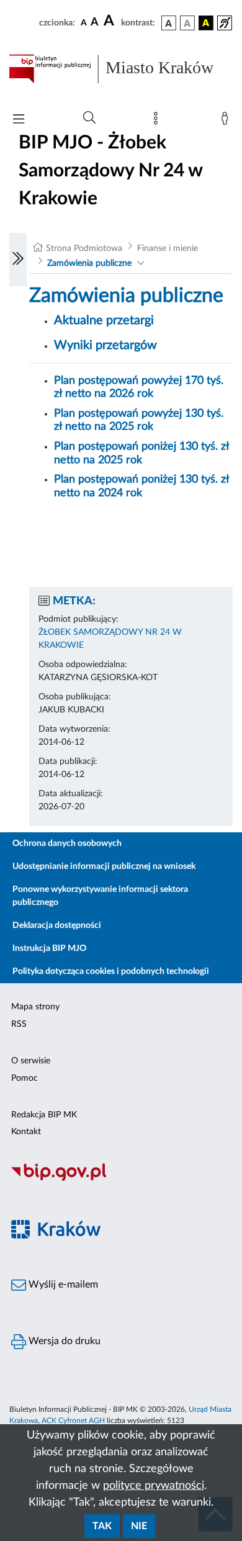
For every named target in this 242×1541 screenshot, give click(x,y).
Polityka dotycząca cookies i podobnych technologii (110, 971)
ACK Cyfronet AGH (73, 1420)
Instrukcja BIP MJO (49, 948)
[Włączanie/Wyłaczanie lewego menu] (18, 259)
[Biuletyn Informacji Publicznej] (121, 1179)
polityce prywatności (153, 1485)
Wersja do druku (63, 1341)
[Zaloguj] (227, 121)
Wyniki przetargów (105, 345)
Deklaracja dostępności (56, 925)
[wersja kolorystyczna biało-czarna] (187, 23)
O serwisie (30, 1061)
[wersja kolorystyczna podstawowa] (169, 23)
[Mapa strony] (158, 121)
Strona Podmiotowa (84, 248)
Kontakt (26, 1131)
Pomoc (24, 1078)
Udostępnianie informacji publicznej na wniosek (103, 866)
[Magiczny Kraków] (121, 1236)
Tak (102, 1526)
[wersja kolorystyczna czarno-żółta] (206, 23)
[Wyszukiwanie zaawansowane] (89, 118)
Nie (139, 1526)
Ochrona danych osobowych (67, 843)
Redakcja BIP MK (44, 1115)
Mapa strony (35, 1006)
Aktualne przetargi (104, 320)
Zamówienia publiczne (89, 263)
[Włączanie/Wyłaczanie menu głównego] (18, 120)
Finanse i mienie (167, 248)
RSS (19, 1024)
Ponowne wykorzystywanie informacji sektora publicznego (100, 896)
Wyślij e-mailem (62, 1284)
